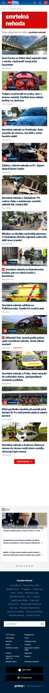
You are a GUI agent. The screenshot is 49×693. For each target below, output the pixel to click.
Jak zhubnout (15, 585)
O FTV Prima (10, 635)
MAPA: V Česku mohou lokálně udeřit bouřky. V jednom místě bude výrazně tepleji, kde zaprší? (22, 553)
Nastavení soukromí (31, 661)
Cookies (8, 653)
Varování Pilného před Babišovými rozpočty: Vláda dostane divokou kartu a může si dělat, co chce (23, 529)
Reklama (9, 641)
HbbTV (8, 645)
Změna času (38, 589)
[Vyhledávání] (34, 2)
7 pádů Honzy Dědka (19, 600)
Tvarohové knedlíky (34, 611)
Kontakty (27, 645)
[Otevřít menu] (3, 2)
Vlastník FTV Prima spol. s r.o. (12, 657)
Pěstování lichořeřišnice (29, 608)
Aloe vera (13, 608)
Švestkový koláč (33, 615)
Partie (13, 593)
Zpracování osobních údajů (31, 649)
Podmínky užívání (12, 648)
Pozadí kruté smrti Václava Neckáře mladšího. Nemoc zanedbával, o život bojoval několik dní (21, 541)
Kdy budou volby (32, 593)
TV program (26, 589)
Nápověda (28, 653)
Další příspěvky (23, 461)
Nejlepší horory (12, 589)
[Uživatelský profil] (39, 2)
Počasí (20, 593)
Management (29, 635)
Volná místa (10, 638)
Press (26, 638)
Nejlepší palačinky (16, 615)
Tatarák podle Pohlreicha (30, 604)
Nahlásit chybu (11, 661)
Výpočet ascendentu (15, 611)
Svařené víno (13, 604)
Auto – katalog (33, 597)
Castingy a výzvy (30, 641)
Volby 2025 (34, 600)
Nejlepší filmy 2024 (31, 585)
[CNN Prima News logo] (13, 2)
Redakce (27, 656)
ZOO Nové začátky (17, 597)
